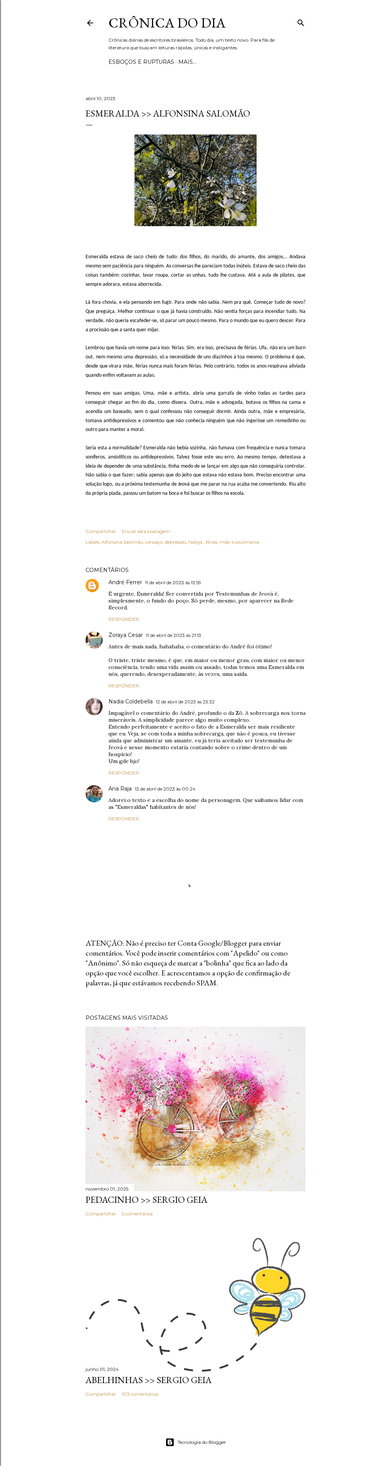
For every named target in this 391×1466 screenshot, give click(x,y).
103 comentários (140, 1394)
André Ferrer (125, 582)
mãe (224, 542)
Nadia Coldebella (130, 701)
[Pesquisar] (300, 21)
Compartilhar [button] (101, 531)
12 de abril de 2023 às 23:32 (185, 702)
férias (211, 542)
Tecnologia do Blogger (202, 1442)
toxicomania (245, 542)
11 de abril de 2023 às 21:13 (173, 635)
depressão (175, 542)
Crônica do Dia (167, 23)
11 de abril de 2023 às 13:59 (173, 582)
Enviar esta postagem (146, 531)
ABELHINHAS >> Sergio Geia (149, 1380)
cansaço (154, 542)
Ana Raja (120, 788)
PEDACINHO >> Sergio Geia (146, 1199)
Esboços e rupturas (141, 61)
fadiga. (196, 542)
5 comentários (137, 1214)
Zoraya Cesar (125, 635)
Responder (123, 619)
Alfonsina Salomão (122, 542)
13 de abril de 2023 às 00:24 (165, 789)
